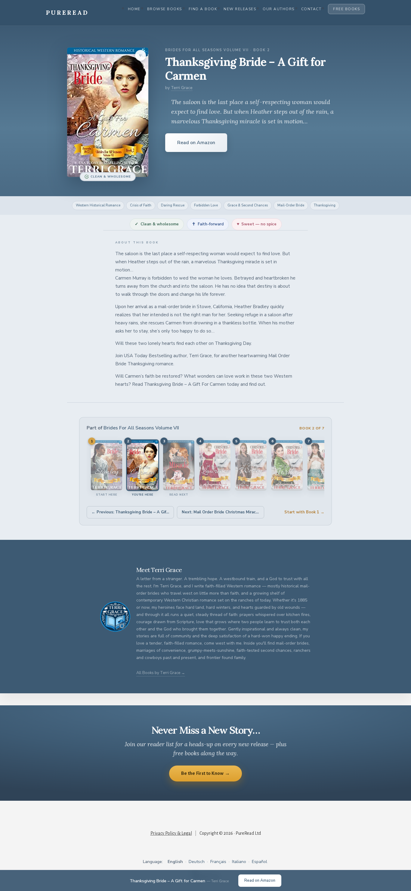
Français (218, 862)
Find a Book (203, 9)
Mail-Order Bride (290, 205)
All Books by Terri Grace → (160, 673)
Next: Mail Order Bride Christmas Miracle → (223, 512)
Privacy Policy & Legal (171, 833)
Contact (311, 9)
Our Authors (279, 9)
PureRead (67, 12)
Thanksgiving (324, 205)
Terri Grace (182, 88)
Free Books (346, 9)
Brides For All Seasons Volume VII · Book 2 (217, 50)
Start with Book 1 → (304, 512)
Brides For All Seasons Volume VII (141, 428)
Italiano (239, 862)
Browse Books (164, 9)
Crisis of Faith (140, 205)
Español (259, 862)
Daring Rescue (172, 205)
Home (134, 9)
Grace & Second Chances (247, 205)
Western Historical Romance (98, 205)
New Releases (240, 9)
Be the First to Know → (205, 773)
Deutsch (197, 862)
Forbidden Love (206, 205)
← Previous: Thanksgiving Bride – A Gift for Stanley (132, 512)
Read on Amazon (196, 142)
